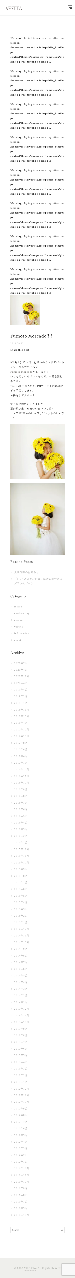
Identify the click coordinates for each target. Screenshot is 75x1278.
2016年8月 (21, 796)
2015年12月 (21, 849)
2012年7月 (21, 1121)
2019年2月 (21, 696)
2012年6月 (21, 1128)
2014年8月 (21, 955)
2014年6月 (21, 969)
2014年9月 (21, 948)
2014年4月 (21, 982)
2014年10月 (21, 942)
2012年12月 (21, 1088)
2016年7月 (21, 802)
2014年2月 (21, 995)
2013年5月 (21, 1055)
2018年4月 (21, 722)
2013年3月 (21, 1068)
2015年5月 (21, 895)
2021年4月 (21, 669)
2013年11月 (21, 1015)
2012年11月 (21, 1095)
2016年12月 (21, 769)
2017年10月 (21, 736)
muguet (19, 619)
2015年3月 (21, 909)
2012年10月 (21, 1101)
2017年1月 (21, 762)
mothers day (22, 613)
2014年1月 (21, 1002)
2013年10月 (21, 1022)
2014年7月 (21, 962)
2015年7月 (21, 882)
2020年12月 (21, 676)
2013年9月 (21, 1028)
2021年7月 (21, 663)
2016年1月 (21, 842)
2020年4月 (21, 683)
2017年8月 (21, 742)
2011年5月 (21, 1208)
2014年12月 (21, 929)
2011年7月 (21, 1201)
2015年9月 (21, 869)
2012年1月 (21, 1161)
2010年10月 (21, 1215)
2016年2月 (21, 835)
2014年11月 (21, 935)
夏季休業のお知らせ (26, 572)
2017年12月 (21, 729)
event (17, 640)
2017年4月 (21, 756)
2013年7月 (21, 1042)
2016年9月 (21, 789)
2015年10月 (21, 862)
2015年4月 (21, 902)
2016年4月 (21, 822)
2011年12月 (21, 1168)
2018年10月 (21, 716)
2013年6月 (21, 1048)
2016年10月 (21, 782)
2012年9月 (21, 1108)
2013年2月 (21, 1075)
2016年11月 (21, 776)
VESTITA (30, 1268)
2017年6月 (21, 749)
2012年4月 (21, 1141)
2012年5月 (21, 1135)
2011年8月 (21, 1195)
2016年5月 (21, 816)
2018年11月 (21, 709)
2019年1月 (21, 702)
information (21, 633)
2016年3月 (21, 829)
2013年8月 (21, 1035)
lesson (18, 606)
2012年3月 (21, 1148)
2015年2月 (21, 915)
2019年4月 (21, 689)
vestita (18, 626)
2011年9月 (21, 1188)
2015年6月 (21, 889)
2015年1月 (21, 922)
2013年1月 (21, 1081)
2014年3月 (21, 988)
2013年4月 (21, 1062)
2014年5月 (21, 975)
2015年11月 (21, 855)
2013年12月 (21, 1008)
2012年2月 (21, 1155)
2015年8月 (21, 875)
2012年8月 (21, 1115)
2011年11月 (21, 1175)
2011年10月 (21, 1181)
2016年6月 (21, 809)
